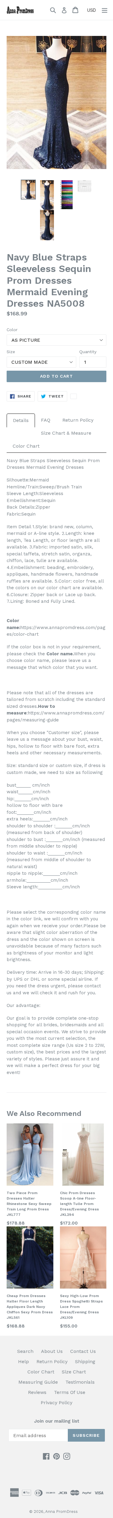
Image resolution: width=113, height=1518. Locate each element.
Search (25, 1351)
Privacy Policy (56, 1402)
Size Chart (74, 1372)
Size (11, 351)
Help (23, 1361)
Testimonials (80, 1382)
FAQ (45, 420)
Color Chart (26, 446)
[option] (28, 189)
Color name (59, 654)
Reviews (37, 1392)
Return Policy (77, 420)
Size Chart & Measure (66, 433)
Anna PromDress (61, 1511)
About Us (52, 1351)
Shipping (85, 1361)
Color (12, 329)
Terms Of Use (69, 1392)
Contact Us (83, 1351)
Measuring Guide (38, 1382)
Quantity (87, 351)
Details (21, 420)
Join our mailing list (56, 1421)
